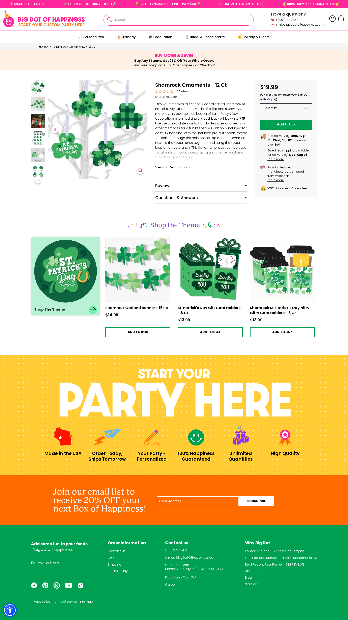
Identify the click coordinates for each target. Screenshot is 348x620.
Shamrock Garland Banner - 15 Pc (131, 238)
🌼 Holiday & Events (254, 37)
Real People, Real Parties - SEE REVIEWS (274, 564)
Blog (248, 577)
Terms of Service (65, 601)
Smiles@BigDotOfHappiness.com (190, 557)
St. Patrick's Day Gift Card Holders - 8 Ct (208, 238)
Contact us (176, 543)
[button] (38, 87)
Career (170, 584)
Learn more (275, 159)
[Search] (109, 20)
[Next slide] (140, 129)
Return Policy (118, 571)
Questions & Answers (176, 197)
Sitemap (251, 584)
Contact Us (116, 551)
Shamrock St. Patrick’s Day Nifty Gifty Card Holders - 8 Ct (282, 240)
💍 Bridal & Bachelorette (205, 37)
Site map (86, 601)
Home (43, 47)
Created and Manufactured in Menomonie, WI (281, 557)
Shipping (114, 564)
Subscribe (256, 501)
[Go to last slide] (55, 129)
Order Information (127, 543)
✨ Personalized (91, 37)
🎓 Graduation (160, 37)
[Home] (44, 18)
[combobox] (179, 20)
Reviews (163, 185)
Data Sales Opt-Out (180, 577)
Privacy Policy (40, 601)
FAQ (111, 557)
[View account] (332, 19)
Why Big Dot (257, 543)
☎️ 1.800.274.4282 (283, 20)
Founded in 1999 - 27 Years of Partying (274, 551)
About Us (252, 571)
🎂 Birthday (126, 37)
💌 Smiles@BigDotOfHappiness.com (297, 25)
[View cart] (341, 20)
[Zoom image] (140, 170)
